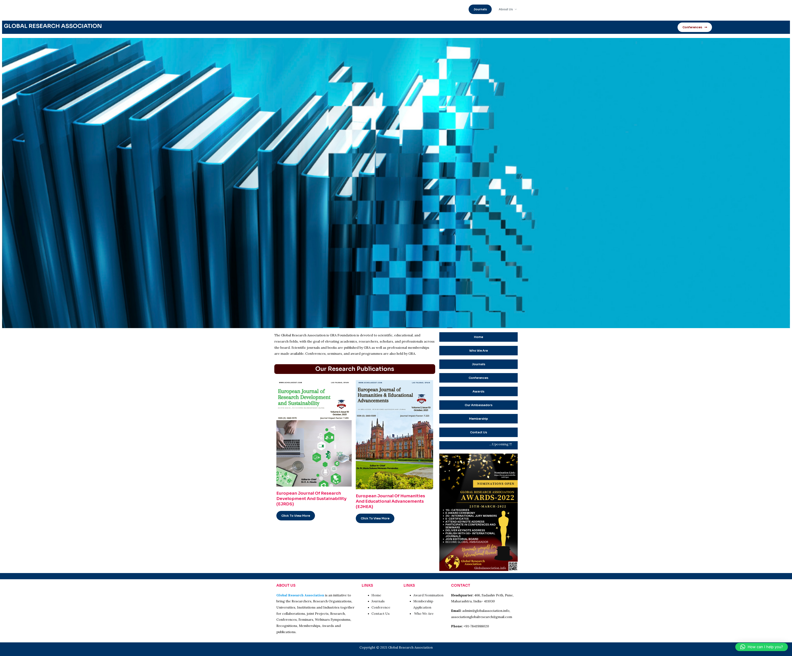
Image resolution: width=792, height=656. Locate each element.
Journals (378, 601)
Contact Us (380, 613)
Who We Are (424, 613)
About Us (506, 9)
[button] (480, 9)
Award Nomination (428, 595)
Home (376, 595)
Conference (380, 607)
